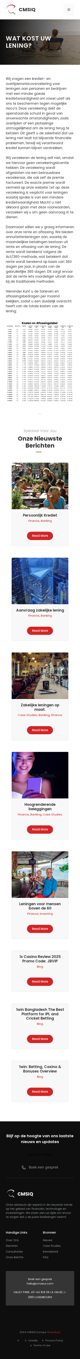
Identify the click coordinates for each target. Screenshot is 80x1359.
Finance (33, 521)
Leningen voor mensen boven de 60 (40, 906)
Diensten (12, 1246)
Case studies (52, 1246)
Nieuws (47, 1240)
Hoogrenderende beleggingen (40, 807)
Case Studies (27, 715)
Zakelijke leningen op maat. (40, 707)
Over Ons (12, 1240)
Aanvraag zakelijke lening (40, 610)
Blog (40, 967)
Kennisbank (50, 1252)
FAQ (45, 1257)
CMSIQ (27, 9)
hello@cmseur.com (40, 1284)
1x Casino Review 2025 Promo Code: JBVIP (40, 959)
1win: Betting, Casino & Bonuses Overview (40, 1069)
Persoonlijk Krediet (40, 515)
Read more (40, 536)
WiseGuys (53, 1332)
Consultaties (14, 1252)
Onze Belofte (14, 1257)
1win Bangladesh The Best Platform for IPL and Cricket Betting (40, 1014)
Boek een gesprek (43, 1167)
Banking (46, 521)
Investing (46, 914)
